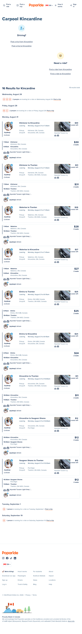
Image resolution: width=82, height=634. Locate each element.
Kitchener (13, 142)
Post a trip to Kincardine (21, 46)
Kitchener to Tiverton (28, 165)
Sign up (4, 580)
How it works (60, 5)
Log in (4, 584)
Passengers (22, 576)
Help (50, 584)
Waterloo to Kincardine (29, 249)
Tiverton (13, 189)
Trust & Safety (22, 584)
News (35, 580)
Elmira (12, 311)
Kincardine (14, 146)
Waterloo (13, 226)
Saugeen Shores (16, 442)
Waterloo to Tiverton (28, 207)
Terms (34, 595)
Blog (34, 584)
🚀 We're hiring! (8, 571)
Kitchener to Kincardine (29, 122)
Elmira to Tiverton (27, 291)
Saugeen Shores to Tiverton (31, 460)
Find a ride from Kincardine (60, 69)
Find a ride (8, 5)
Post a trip (22, 5)
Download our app (8, 576)
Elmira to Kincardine (28, 333)
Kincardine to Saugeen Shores (32, 418)
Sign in (74, 5)
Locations (52, 580)
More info (71, 621)
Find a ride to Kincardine (60, 73)
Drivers (20, 580)
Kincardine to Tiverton (28, 376)
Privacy (28, 595)
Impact (51, 576)
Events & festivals (39, 576)
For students (37, 571)
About (51, 571)
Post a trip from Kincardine (22, 41)
